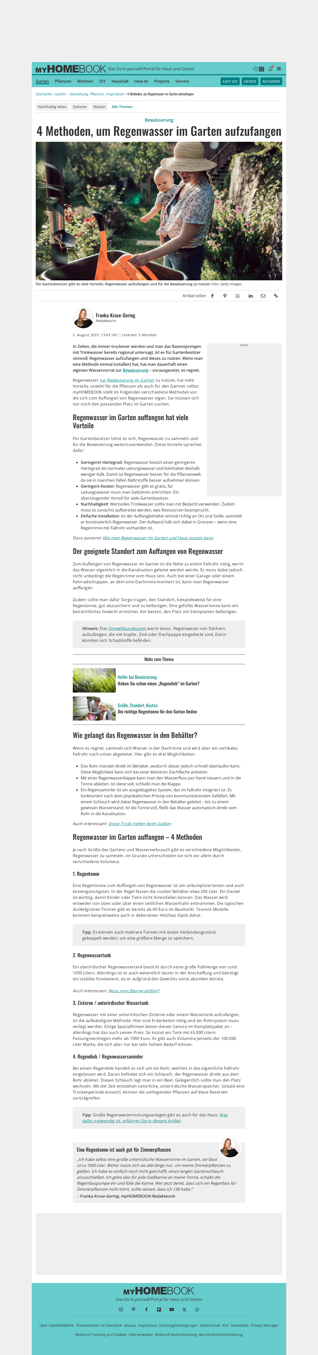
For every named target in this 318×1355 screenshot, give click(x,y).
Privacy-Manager (265, 1325)
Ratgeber (271, 81)
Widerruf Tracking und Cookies (101, 1334)
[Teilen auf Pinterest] (225, 296)
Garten (42, 81)
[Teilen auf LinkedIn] (250, 296)
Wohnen (85, 81)
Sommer (80, 106)
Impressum (147, 1325)
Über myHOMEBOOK (57, 1325)
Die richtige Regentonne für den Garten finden (157, 711)
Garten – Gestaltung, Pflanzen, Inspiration (89, 94)
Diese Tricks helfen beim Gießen (139, 823)
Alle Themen (122, 106)
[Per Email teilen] (263, 296)
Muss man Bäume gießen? (133, 990)
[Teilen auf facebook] (212, 296)
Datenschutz (210, 1325)
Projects (161, 81)
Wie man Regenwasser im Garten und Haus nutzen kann (158, 538)
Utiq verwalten (141, 1334)
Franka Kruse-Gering (115, 315)
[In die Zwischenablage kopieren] (276, 296)
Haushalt (120, 81)
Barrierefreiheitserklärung (221, 1334)
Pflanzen (63, 81)
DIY (102, 81)
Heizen (250, 81)
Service (182, 81)
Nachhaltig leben (52, 106)
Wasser (99, 106)
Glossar (130, 1325)
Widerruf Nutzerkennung (176, 1334)
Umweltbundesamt (127, 628)
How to (141, 81)
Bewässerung (135, 370)
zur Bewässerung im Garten (127, 380)
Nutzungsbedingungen (178, 1325)
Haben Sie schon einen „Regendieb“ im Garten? (158, 683)
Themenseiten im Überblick (99, 1325)
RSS (226, 1325)
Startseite (44, 94)
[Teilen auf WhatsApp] (237, 296)
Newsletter (240, 1325)
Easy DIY (230, 81)
